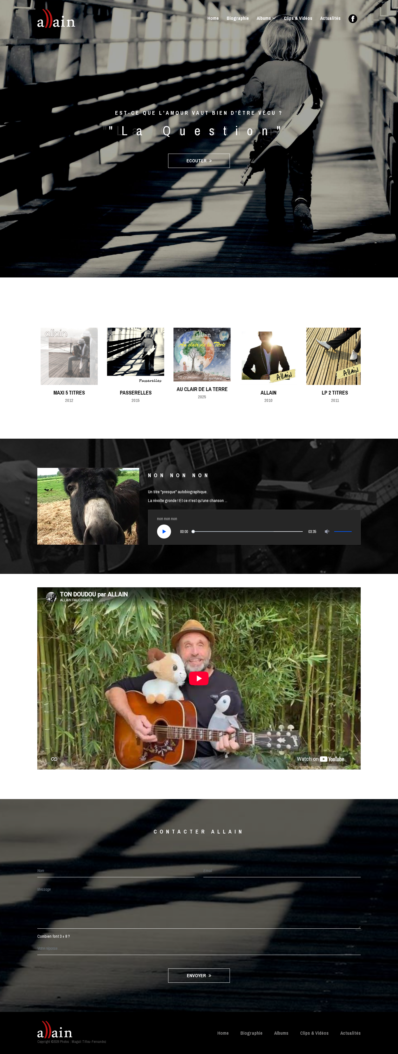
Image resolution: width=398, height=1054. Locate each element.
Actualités (330, 18)
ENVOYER (197, 975)
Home (213, 18)
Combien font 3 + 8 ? (53, 936)
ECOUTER (197, 160)
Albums (264, 18)
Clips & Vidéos (298, 18)
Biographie (238, 18)
